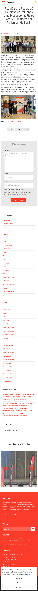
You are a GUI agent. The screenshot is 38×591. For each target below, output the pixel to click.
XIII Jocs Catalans (7, 363)
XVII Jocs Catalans (8, 377)
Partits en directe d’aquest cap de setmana (15, 399)
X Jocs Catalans (7, 342)
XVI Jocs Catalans (8, 374)
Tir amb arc (6, 320)
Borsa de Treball (7, 245)
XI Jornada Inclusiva (8, 352)
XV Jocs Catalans (7, 370)
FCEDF (8, 121)
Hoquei (5, 266)
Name (6, 174)
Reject (19, 583)
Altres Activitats (7, 231)
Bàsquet (5, 238)
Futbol (4, 259)
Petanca (5, 299)
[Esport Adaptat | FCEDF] (10, 2)
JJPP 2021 (6, 281)
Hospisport (6, 270)
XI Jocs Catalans (7, 349)
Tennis (4, 316)
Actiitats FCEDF (7, 220)
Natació (5, 288)
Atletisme (5, 234)
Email (6, 181)
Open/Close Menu (3, 2)
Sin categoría (6, 309)
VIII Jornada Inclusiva (8, 334)
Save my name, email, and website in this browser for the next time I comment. (17, 193)
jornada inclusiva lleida (9, 284)
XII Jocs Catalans (7, 356)
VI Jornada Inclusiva (8, 327)
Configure (19, 587)
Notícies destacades (16, 121)
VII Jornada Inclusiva (8, 331)
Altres (4, 121)
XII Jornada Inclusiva (8, 359)
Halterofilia (6, 263)
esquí (4, 252)
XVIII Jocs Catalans (8, 381)
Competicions (6, 248)
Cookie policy (27, 574)
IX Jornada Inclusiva (8, 277)
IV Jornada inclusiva (8, 274)
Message (7, 150)
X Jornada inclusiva (8, 345)
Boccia (4, 241)
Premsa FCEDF (5, 33)
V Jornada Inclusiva (8, 324)
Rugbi (4, 306)
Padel (4, 295)
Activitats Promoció (8, 223)
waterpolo (5, 338)
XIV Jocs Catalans (8, 367)
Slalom (5, 313)
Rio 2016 (5, 302)
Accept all (19, 578)
